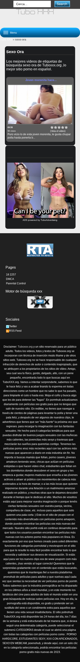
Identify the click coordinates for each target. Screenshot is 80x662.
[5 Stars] (66, 127)
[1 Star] (52, 127)
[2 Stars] (55, 127)
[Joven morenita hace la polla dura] (40, 104)
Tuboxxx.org (25, 346)
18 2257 (11, 274)
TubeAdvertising (49, 220)
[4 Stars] (62, 127)
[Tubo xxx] (40, 16)
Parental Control (16, 283)
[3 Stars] (59, 127)
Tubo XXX (6, 39)
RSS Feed (15, 330)
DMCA (10, 279)
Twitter (13, 326)
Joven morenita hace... (41, 80)
